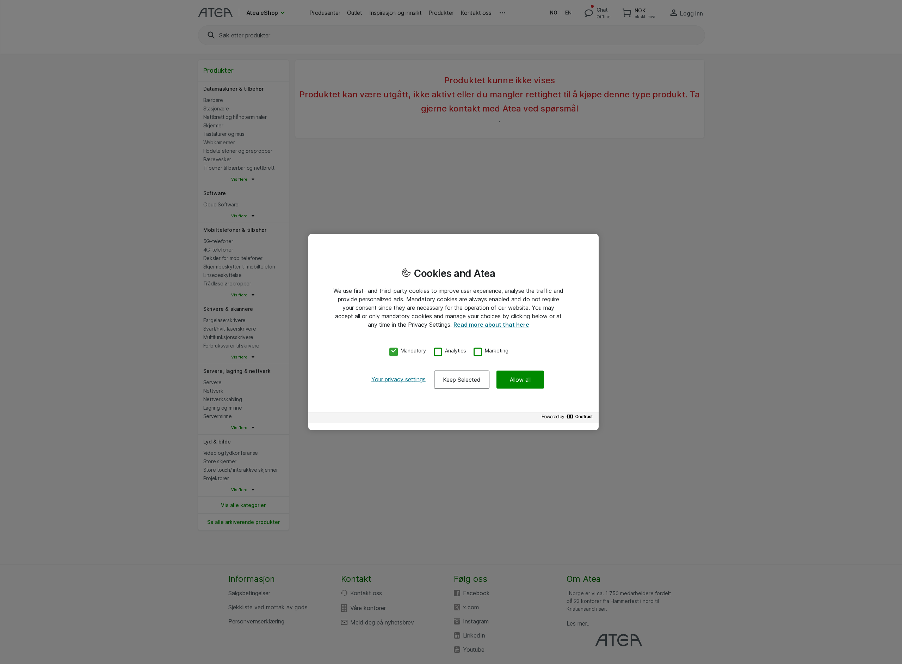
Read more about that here (491, 324)
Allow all (520, 379)
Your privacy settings (398, 378)
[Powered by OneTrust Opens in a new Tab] (568, 418)
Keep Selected (462, 379)
